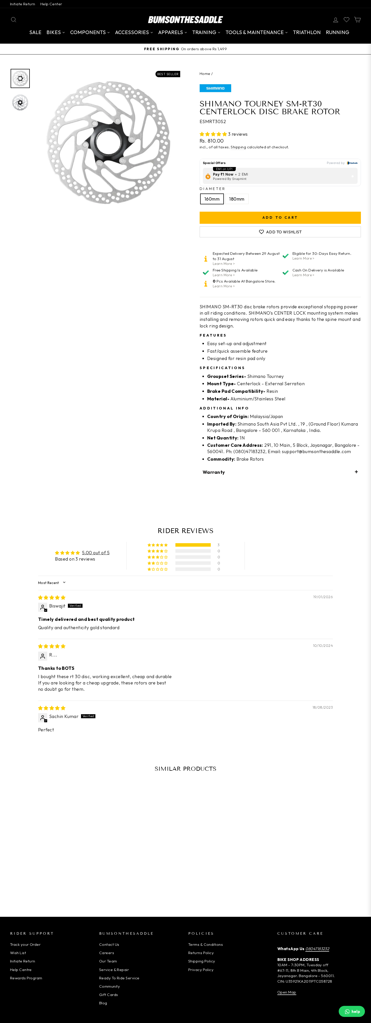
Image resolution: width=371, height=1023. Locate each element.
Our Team (108, 961)
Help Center (51, 4)
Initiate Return (22, 4)
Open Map (286, 992)
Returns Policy (201, 952)
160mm (212, 199)
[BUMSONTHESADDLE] (185, 19)
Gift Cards (108, 994)
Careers (106, 952)
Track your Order (25, 944)
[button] (214, 134)
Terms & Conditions (205, 944)
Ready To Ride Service (119, 978)
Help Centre (21, 969)
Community (109, 986)
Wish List (18, 952)
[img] (51, 597)
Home (205, 73)
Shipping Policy (201, 961)
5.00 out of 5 (96, 553)
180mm (236, 199)
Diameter (213, 188)
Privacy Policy (201, 969)
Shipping (238, 147)
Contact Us (109, 944)
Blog (103, 1003)
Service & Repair (114, 969)
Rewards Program (26, 978)
